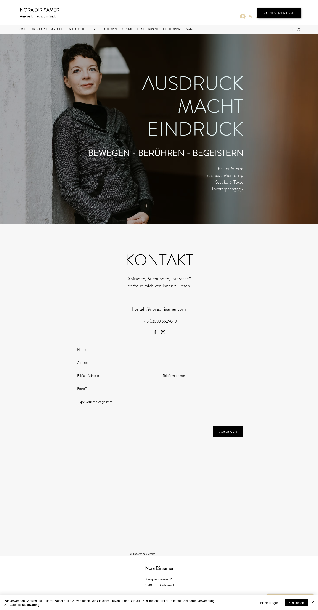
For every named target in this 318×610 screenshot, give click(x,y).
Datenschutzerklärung (24, 604)
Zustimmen (296, 602)
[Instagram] (298, 29)
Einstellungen (269, 602)
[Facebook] (292, 29)
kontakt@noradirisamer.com (159, 309)
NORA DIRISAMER (39, 9)
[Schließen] (312, 603)
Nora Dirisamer (159, 568)
